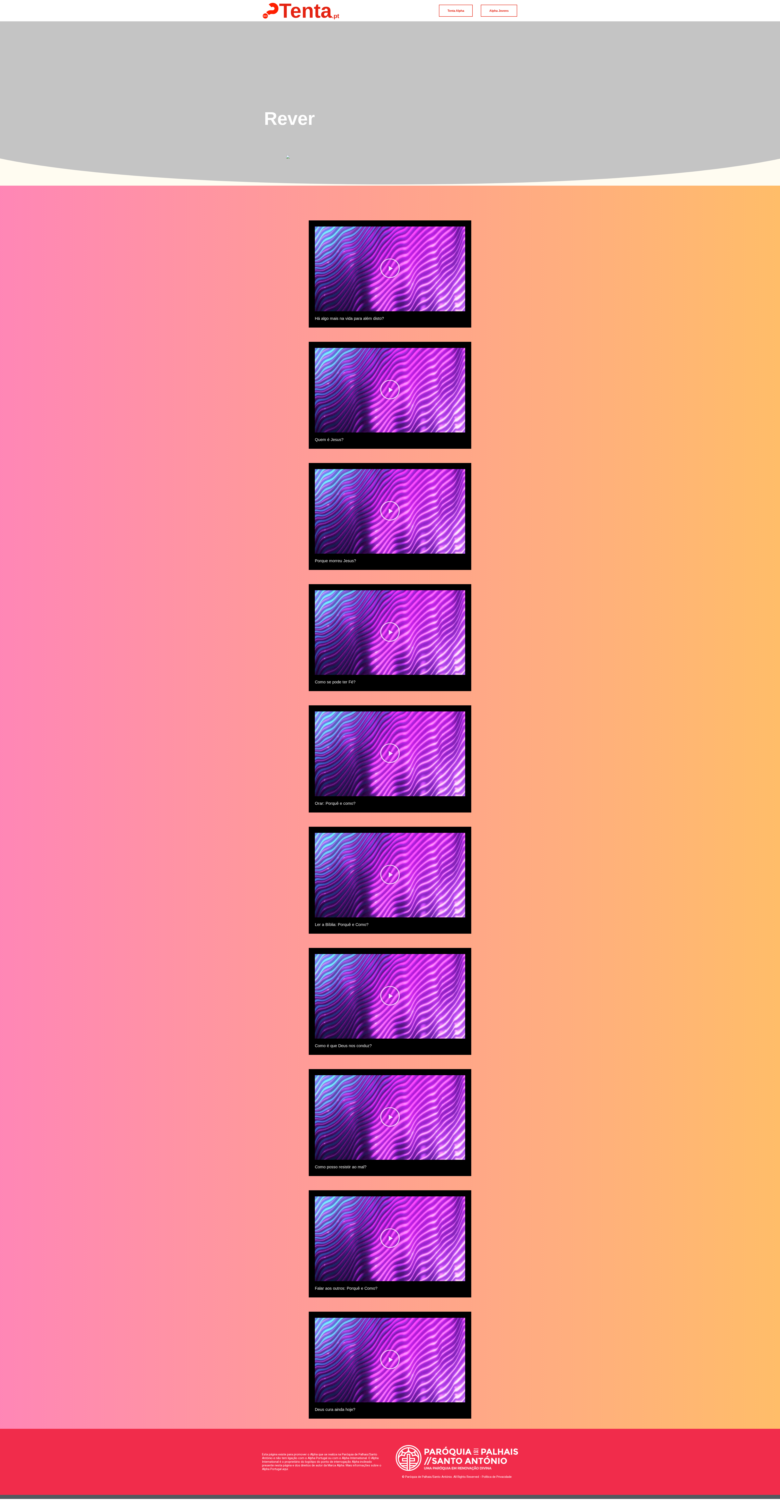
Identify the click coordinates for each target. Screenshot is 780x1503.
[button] (390, 269)
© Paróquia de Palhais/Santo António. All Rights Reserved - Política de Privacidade (457, 1477)
